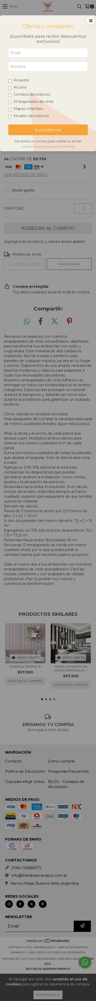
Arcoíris (20, 87)
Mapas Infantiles (28, 108)
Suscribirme (48, 129)
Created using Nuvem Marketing (48, 146)
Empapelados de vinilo (34, 101)
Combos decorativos (32, 94)
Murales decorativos (31, 116)
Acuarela (21, 80)
